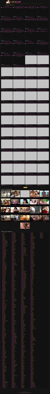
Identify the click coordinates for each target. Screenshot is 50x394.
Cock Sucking (3, 367)
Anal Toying (3, 256)
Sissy (31, 287)
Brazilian (3, 327)
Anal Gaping (3, 254)
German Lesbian (13, 338)
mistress (8, 101)
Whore (31, 380)
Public (31, 236)
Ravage (31, 250)
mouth (44, 173)
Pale (21, 361)
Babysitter (3, 285)
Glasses (12, 348)
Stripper (31, 321)
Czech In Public (13, 246)
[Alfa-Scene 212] (7, 83)
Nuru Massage (22, 341)
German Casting (13, 335)
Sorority (31, 306)
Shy (30, 284)
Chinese (3, 354)
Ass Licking (3, 272)
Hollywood (13, 373)
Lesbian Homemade (23, 277)
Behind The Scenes (4, 300)
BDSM (3, 284)
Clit (2, 362)
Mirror (21, 318)
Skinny (31, 289)
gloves (44, 101)
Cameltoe (3, 341)
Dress (12, 266)
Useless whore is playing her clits (19, 42)
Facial (12, 289)
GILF (12, 326)
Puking (31, 239)
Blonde (3, 318)
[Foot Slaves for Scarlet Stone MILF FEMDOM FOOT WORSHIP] (7, 35)
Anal (2, 248)
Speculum (31, 309)
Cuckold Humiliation (4, 385)
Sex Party (31, 275)
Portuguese (22, 386)
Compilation (3, 371)
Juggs (21, 257)
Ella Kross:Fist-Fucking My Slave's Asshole (43, 90)
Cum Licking (13, 236)
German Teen (13, 342)
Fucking (12, 323)
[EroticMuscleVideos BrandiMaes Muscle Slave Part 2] (31, 95)
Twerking (31, 361)
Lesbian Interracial (23, 278)
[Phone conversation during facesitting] (43, 156)
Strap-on (31, 318)
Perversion (22, 370)
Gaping (12, 330)
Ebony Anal (13, 271)
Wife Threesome (32, 386)
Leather (22, 268)
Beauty (3, 297)
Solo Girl (31, 304)
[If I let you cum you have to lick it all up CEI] (7, 120)
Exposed (13, 285)
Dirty (12, 253)
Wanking (31, 373)
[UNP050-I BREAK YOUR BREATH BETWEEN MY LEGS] (31, 107)
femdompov (8, 149)
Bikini (2, 310)
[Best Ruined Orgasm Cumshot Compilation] (31, 132)
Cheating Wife (3, 352)
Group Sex (13, 357)
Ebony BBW (13, 272)
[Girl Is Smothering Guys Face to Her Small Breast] (43, 23)
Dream (12, 265)
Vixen (31, 371)
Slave (31, 291)
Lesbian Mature (22, 280)
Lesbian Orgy (22, 282)
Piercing (22, 376)
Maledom (22, 301)
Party (21, 365)
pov (43, 149)
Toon (31, 355)
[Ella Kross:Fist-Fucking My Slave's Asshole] (43, 95)
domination (8, 77)
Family (12, 291)
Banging (3, 291)
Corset (3, 374)
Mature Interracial (23, 312)
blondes (40, 149)
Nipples (22, 338)
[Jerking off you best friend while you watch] (7, 144)
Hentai (12, 368)
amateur (16, 77)
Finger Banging (13, 304)
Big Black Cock (3, 304)
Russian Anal (31, 265)
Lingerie (22, 288)
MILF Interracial (22, 298)
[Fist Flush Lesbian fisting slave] (7, 107)
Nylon (21, 342)
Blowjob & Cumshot (4, 320)
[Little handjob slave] (43, 168)
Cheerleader (3, 353)
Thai (30, 341)
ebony (28, 125)
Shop (31, 280)
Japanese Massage (23, 252)
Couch (3, 376)
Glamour (13, 347)
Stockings (31, 316)
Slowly (31, 294)
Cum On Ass (13, 237)
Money (22, 327)
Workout (41, 234)
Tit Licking (31, 351)
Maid (21, 300)
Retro (31, 254)
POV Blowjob (22, 357)
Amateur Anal (3, 240)
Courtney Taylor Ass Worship (43, 6)
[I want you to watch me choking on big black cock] (31, 11)
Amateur (3, 239)
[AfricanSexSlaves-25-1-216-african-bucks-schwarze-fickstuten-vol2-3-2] (43, 71)
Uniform (31, 364)
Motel (21, 329)
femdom (4, 77)
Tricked (31, 359)
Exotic (12, 283)
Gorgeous (13, 352)
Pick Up (22, 374)
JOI (21, 246)
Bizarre (3, 313)
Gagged (12, 327)
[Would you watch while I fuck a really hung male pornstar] (31, 180)
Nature (22, 335)
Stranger (31, 317)
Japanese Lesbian (23, 250)
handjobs (17, 173)
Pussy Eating (31, 243)
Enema (12, 277)
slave (21, 77)
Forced (12, 315)
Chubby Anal (3, 357)
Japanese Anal (22, 247)
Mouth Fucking (22, 330)
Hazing (12, 367)
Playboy (22, 379)
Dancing (12, 247)
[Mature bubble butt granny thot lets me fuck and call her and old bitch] (31, 71)
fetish (6, 77)
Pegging (22, 367)
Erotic (12, 278)
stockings (22, 89)
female (46, 101)
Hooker (12, 376)
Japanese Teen (22, 253)
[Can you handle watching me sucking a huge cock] (19, 144)
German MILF (13, 339)
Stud (30, 323)
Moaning (22, 321)
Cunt (12, 243)
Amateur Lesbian (4, 243)
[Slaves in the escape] (7, 59)
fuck (31, 77)
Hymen (12, 387)
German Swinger (13, 341)
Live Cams (22, 289)
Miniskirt (22, 317)
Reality (31, 252)
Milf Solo (22, 316)
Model (21, 322)
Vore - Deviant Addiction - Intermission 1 (7, 42)
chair (42, 161)
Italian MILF (22, 243)
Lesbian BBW (22, 272)
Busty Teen (3, 335)
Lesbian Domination (23, 274)
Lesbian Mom (22, 281)
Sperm (31, 310)
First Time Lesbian (14, 307)
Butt (2, 336)
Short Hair (31, 281)
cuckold (40, 125)
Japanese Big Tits (23, 248)
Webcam (31, 376)
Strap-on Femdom (32, 319)
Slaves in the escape (7, 54)
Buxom (3, 338)
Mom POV (22, 326)
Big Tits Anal (3, 309)
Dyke (12, 269)
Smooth (31, 297)
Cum (2, 386)
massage (29, 137)
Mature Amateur (22, 309)
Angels (3, 257)
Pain (21, 359)
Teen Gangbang (32, 338)
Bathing (3, 295)
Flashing (13, 310)
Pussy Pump (31, 246)
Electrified (13, 275)
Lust (21, 295)
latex (20, 173)
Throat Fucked (32, 344)
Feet (12, 297)
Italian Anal (22, 242)
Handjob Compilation (14, 365)
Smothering (31, 298)
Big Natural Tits (4, 306)
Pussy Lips (31, 245)
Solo (30, 303)
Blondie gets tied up (7, 6)
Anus (2, 259)
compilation (34, 137)
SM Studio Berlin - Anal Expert (31, 30)
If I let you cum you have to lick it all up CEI (7, 114)
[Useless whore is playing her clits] (19, 47)
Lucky (21, 294)
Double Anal (13, 262)
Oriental (22, 352)
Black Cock (3, 315)
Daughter (13, 248)
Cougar (3, 377)
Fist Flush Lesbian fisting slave (7, 102)
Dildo (12, 251)
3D (2, 233)
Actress (3, 236)
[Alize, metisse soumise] (19, 95)
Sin (30, 286)
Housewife (13, 382)
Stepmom (31, 315)
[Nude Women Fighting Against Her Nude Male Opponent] (7, 71)
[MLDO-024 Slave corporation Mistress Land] (43, 59)
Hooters (12, 377)
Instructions (22, 237)
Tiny (30, 348)
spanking (42, 113)
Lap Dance (22, 265)
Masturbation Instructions (23, 306)
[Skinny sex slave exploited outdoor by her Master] (19, 11)
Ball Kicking (3, 289)
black (45, 77)
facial (17, 101)
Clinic (2, 361)
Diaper (12, 250)
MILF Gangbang (23, 297)
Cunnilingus (13, 242)
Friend (12, 322)
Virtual (31, 370)
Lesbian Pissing (22, 283)
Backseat (3, 287)
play (44, 185)
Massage (22, 303)
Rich (30, 256)
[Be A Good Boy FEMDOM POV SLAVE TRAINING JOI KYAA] (43, 144)
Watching (31, 374)
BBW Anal (3, 281)
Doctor (12, 257)
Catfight (3, 347)
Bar (2, 292)
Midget (22, 315)
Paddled (22, 358)
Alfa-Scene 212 (7, 78)
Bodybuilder (3, 321)
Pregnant (22, 387)
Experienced (13, 284)
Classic (3, 359)
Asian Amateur (3, 263)
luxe (30, 125)
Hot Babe (13, 379)
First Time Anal (13, 306)
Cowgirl (3, 379)
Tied (30, 345)
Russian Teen (31, 266)
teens (28, 149)
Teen (31, 336)
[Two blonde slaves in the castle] (19, 23)
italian (43, 89)
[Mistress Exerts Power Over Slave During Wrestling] (19, 59)
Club (2, 365)
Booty (2, 324)
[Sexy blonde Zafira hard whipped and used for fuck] (43, 107)
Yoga (40, 236)
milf (20, 77)
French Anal (13, 321)
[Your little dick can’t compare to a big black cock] (19, 180)
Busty (2, 332)
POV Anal (22, 356)
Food (12, 312)
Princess (31, 233)
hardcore (20, 89)
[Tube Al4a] (13, 2)
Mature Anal (22, 310)
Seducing (31, 272)
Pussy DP (31, 242)
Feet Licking (13, 298)
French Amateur (13, 320)
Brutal (3, 329)
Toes (30, 353)
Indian (21, 234)
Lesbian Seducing (23, 284)
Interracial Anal (22, 239)
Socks (31, 301)
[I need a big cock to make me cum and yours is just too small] (7, 95)
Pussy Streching (32, 247)
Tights (31, 347)
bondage (10, 77)
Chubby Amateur (4, 356)
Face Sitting (13, 288)
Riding (31, 257)
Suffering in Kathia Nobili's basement (31, 54)
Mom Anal (22, 323)
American (3, 247)
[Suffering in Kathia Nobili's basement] (31, 59)
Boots (2, 323)
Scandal (31, 268)
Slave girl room (43, 30)
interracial (19, 77)
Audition (3, 277)
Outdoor (22, 353)
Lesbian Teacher (23, 286)
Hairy (12, 359)
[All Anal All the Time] (31, 47)
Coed (2, 368)
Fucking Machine (13, 324)
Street (31, 320)
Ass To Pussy (3, 274)
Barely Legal (3, 294)
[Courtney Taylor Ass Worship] (43, 11)
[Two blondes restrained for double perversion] (7, 23)
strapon (43, 101)
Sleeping (31, 292)
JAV (21, 245)
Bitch (2, 312)
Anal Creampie (3, 250)
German (12, 332)
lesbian (10, 113)
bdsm (31, 89)
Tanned (31, 332)
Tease (31, 335)
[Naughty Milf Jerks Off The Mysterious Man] (19, 168)
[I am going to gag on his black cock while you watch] (19, 120)
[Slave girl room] (43, 35)
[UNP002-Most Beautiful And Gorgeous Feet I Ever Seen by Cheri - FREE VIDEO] (43, 83)
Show (31, 282)
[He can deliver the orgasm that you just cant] (19, 156)
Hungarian (13, 385)
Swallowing (31, 327)
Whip (31, 379)
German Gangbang (14, 336)
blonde (45, 113)
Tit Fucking (31, 350)
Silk (30, 285)
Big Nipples (3, 307)
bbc (6, 101)
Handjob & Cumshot (14, 364)
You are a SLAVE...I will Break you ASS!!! (19, 30)
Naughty (22, 336)
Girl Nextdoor (13, 345)
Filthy (12, 303)
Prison (31, 234)
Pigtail (21, 377)
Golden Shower (13, 351)
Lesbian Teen (22, 287)
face (45, 137)
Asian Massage (4, 269)
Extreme (12, 286)
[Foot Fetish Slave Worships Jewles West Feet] (7, 168)
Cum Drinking (3, 387)
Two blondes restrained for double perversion (7, 18)
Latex (21, 266)
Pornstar (22, 385)
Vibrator (31, 367)
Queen (31, 249)
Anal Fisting (3, 253)
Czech (12, 245)
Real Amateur (31, 251)
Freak (12, 318)
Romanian (31, 260)
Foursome (13, 317)
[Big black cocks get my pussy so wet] (7, 180)
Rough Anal (31, 262)
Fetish (12, 301)
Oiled (21, 344)
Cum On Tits (13, 239)
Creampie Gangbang (4, 382)
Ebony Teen (13, 274)
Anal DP (3, 251)
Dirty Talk (13, 254)
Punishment (31, 240)
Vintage (31, 368)
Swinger (31, 329)
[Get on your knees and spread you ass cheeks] (31, 168)
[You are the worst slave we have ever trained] (43, 47)
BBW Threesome (4, 283)
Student (31, 324)
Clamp (3, 358)
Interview (22, 240)
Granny (12, 355)
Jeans (21, 254)
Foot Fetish (13, 313)
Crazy (3, 380)
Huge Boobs (13, 383)
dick (32, 77)
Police (21, 383)
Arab (2, 260)
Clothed (3, 364)
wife (7, 89)
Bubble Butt (3, 330)
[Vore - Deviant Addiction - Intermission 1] (7, 47)
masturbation (29, 89)
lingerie (43, 77)
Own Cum (22, 354)
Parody (22, 364)
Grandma (13, 354)
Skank (31, 288)
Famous (12, 292)
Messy (21, 313)
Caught (3, 348)
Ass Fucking (3, 271)
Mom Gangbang (23, 324)
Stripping (31, 322)
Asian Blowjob (3, 265)
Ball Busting (3, 288)
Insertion (22, 236)
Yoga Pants (41, 237)
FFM (12, 287)
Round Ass (31, 263)
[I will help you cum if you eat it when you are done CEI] (31, 83)
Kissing (22, 259)
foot (32, 149)
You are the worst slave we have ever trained (43, 42)
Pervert (22, 371)
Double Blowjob (13, 263)
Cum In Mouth (13, 234)
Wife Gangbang (32, 383)
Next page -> (25, 187)
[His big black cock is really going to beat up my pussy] (7, 132)
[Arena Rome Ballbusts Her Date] (19, 132)
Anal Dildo (3, 252)
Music (21, 332)
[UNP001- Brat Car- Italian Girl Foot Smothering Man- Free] (31, 144)
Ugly (30, 362)
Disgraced (13, 256)
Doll (12, 259)
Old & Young (22, 345)
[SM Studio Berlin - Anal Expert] (31, 35)
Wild (30, 387)
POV (21, 355)
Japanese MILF (22, 251)
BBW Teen (3, 282)
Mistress (22, 320)
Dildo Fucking (13, 252)
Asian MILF (3, 268)
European (13, 280)
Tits (30, 352)
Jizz (21, 256)
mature (30, 77)
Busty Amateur (3, 333)
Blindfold (3, 317)
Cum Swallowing (13, 240)
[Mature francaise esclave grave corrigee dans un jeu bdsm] (19, 83)
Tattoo (31, 333)
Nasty (21, 333)
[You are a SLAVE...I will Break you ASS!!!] (19, 35)
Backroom (3, 286)
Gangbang (13, 329)
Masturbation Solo (23, 307)
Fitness (12, 309)
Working (41, 233)
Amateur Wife (3, 246)
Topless (31, 356)
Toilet (31, 354)
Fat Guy (12, 295)
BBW (2, 280)
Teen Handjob (31, 339)
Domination (13, 260)
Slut (30, 295)
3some (3, 234)
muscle (33, 101)
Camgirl (3, 342)
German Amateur (13, 333)
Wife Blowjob (31, 382)
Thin (30, 342)
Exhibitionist (13, 282)
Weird (31, 377)
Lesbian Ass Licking (23, 271)
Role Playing (31, 259)
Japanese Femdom (23, 249)
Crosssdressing (4, 383)
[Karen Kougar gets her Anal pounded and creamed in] (19, 71)
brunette (9, 113)
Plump (21, 382)
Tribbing (31, 358)
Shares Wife (31, 277)
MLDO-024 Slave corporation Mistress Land (43, 54)
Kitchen (22, 260)
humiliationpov (10, 149)
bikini (8, 173)
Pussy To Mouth (32, 248)
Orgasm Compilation (23, 351)
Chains (3, 350)
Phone (21, 373)
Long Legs (22, 292)
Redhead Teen (32, 253)
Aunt (2, 278)
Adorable (3, 237)
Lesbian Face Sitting (23, 275)
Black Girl (3, 316)
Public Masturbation (32, 237)
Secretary (31, 271)
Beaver (3, 298)
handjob (32, 137)
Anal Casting (3, 249)
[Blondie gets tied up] (7, 11)
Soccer (31, 300)
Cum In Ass (13, 233)
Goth (12, 353)
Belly (2, 301)
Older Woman (22, 347)
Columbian (3, 370)
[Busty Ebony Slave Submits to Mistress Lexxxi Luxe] (31, 120)
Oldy (21, 348)
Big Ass (3, 303)
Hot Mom (13, 380)
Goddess (13, 350)
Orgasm (22, 350)
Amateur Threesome (4, 245)
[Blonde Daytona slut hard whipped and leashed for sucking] (7, 156)
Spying (31, 313)
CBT (2, 339)
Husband (13, 386)
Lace (21, 263)
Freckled (13, 319)
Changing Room (4, 351)
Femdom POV (13, 300)
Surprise (31, 326)
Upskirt (31, 365)
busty (29, 125)
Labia (21, 262)
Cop (2, 373)
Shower (31, 283)
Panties (22, 362)
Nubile (21, 339)
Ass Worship (3, 275)
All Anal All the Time (31, 42)
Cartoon (3, 345)
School (31, 269)
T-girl (31, 330)
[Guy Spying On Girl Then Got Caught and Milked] (43, 132)
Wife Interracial (32, 385)
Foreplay (13, 316)
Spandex (31, 307)
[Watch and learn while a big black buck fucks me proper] (43, 120)
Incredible (22, 233)
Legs (21, 269)
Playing (22, 380)
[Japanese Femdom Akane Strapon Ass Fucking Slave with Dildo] (31, 23)
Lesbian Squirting (23, 285)
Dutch (12, 268)
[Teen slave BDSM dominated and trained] (43, 180)
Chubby (3, 355)
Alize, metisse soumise (19, 90)
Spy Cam (31, 312)
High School (13, 370)
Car (2, 344)
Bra (2, 326)
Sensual (31, 274)
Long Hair (22, 291)
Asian (2, 262)
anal (16, 89)
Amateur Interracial (4, 242)
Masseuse (22, 304)
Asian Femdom (3, 266)
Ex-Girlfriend (13, 281)
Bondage (3, 322)
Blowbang (3, 319)
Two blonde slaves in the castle (19, 18)
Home (12, 374)
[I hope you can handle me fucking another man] (19, 107)
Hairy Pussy (13, 361)
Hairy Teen (13, 362)
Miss (21, 319)
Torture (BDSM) (32, 357)
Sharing (31, 278)
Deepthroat (13, 249)
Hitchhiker (13, 371)
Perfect (22, 368)
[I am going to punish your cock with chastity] (31, 156)
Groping (12, 356)
